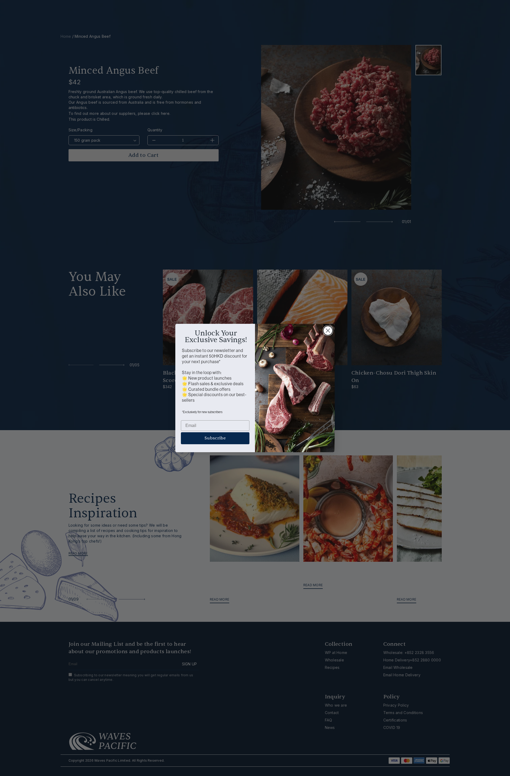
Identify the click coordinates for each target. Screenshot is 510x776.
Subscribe (215, 438)
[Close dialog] (328, 330)
